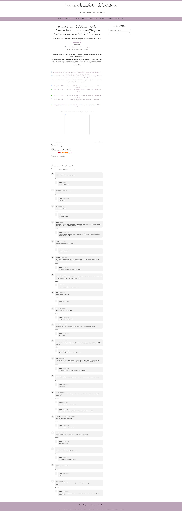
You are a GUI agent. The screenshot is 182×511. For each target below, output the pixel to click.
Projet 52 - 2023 (56, 38)
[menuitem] (60, 19)
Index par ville (80, 18)
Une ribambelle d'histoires (91, 6)
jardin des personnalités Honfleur (73, 38)
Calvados (75, 40)
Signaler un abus (92, 509)
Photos (79, 40)
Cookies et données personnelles (107, 509)
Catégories (102, 18)
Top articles (80, 509)
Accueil (60, 18)
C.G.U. (98, 509)
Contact (117, 18)
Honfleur (62, 38)
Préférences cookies (120, 509)
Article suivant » (98, 142)
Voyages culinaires (91, 18)
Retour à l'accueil (56, 145)
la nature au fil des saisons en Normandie (92, 38)
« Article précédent (56, 142)
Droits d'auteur (69, 18)
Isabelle (65, 509)
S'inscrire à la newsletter (58, 156)
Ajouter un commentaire (63, 169)
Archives (110, 18)
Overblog (100, 505)
